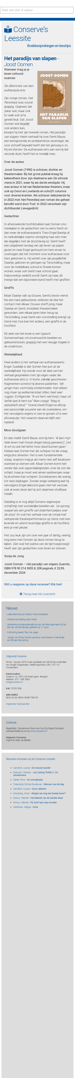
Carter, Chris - (28, 779)
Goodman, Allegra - (25, 807)
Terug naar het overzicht (39, 594)
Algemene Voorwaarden (17, 704)
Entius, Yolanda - (38, 798)
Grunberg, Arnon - (39, 793)
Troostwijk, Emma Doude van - (38, 784)
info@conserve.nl (14, 682)
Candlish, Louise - (32, 767)
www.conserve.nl (38, 731)
